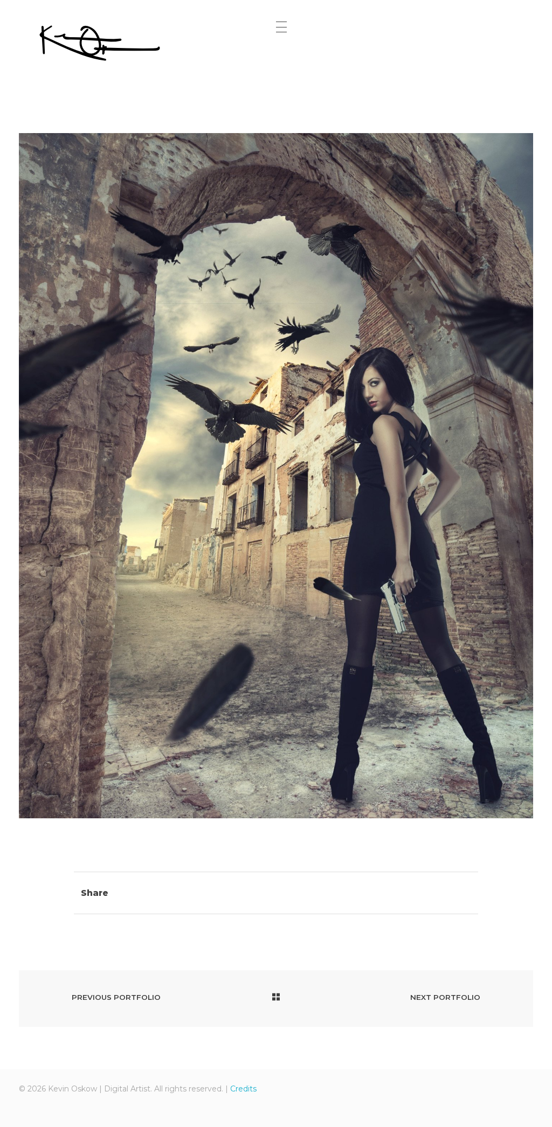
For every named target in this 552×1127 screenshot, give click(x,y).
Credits (243, 1089)
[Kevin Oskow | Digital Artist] (100, 43)
